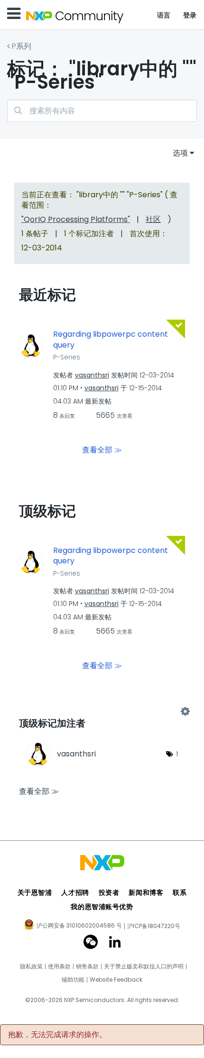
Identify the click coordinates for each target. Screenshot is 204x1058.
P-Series (66, 357)
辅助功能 (73, 980)
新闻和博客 (146, 892)
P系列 (21, 46)
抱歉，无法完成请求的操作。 (57, 1035)
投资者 (109, 892)
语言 (164, 15)
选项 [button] (180, 152)
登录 (190, 15)
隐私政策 (31, 966)
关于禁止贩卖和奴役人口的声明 (144, 966)
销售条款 (87, 966)
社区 (153, 219)
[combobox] (102, 111)
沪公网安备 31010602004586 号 (79, 926)
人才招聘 (75, 892)
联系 (179, 892)
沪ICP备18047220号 (153, 926)
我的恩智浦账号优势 (102, 906)
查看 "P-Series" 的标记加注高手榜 (102, 711)
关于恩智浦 (35, 892)
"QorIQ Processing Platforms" (75, 219)
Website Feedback (116, 980)
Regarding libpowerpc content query (110, 339)
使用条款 (59, 966)
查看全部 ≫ (102, 449)
